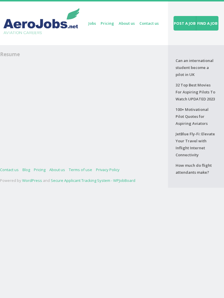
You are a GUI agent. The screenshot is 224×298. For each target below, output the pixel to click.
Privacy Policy (108, 169)
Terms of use (80, 169)
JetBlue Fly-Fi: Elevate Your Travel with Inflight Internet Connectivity (195, 144)
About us (127, 23)
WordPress (32, 180)
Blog (26, 169)
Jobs (92, 23)
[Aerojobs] (41, 22)
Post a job (185, 23)
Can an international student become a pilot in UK (195, 67)
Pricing (107, 23)
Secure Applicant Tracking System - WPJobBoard (93, 180)
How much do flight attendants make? (194, 169)
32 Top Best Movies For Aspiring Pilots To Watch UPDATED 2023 (195, 92)
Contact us (149, 23)
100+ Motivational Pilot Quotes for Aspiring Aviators (192, 116)
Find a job (207, 23)
